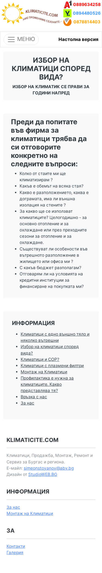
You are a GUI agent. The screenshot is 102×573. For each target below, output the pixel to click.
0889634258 (87, 4)
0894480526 (87, 13)
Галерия (15, 552)
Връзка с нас (34, 396)
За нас (27, 403)
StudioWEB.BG (42, 474)
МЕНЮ (25, 39)
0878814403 (86, 21)
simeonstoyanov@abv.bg (49, 468)
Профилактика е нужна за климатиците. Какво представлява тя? (47, 384)
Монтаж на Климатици (44, 371)
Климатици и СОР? (40, 359)
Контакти (16, 546)
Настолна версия (78, 39)
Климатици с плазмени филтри (52, 365)
